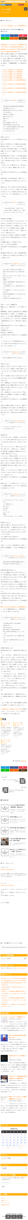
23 (14, 1142)
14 (7, 1140)
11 (21, 1137)
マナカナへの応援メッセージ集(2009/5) (12, 73)
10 (17, 1137)
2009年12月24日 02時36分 (7, 869)
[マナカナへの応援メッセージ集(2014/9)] (7, 747)
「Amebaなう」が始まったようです (11, 709)
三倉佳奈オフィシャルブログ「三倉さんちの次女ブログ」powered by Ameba (14, 49)
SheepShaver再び (5, 987)
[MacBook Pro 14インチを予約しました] (4, 1058)
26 (25, 1142)
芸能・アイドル (4, 31)
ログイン (3, 1198)
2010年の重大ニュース (16, 817)
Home (3, 20)
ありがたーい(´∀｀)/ (17, 617)
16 (14, 1140)
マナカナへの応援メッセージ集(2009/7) (12, 77)
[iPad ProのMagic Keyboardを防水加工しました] (4, 1038)
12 (25, 1137)
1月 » (20, 1147)
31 (17, 1145)
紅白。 (14, 202)
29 (10, 1145)
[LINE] (5, 38)
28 (7, 1145)
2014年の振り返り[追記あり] (18, 828)
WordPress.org (5, 1205)
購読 (3, 1186)
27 (3, 1145)
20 (3, 1142)
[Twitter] (5, 35)
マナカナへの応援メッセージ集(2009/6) (12, 75)
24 (17, 1142)
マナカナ (10, 20)
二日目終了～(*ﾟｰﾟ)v (17, 263)
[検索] (26, 1)
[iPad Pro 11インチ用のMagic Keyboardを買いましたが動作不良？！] (4, 1078)
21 (7, 1142)
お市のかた (24, 761)
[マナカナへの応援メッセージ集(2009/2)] (7, 729)
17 (17, 1140)
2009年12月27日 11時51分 (7, 885)
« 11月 (7, 1147)
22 (10, 1142)
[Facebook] (14, 35)
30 (14, 1145)
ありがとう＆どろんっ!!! (19, 420)
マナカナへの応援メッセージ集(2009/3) (12, 69)
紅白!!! (14, 100)
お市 (2, 883)
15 (10, 1140)
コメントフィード (5, 1202)
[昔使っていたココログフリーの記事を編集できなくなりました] (4, 1099)
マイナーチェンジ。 (17, 494)
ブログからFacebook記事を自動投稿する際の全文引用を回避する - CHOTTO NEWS (14, 983)
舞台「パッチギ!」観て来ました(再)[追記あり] (13, 607)
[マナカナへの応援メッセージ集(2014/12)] (19, 729)
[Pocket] (23, 35)
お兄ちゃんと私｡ (16, 351)
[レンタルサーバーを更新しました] (4, 1019)
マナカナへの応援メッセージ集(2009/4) (12, 71)
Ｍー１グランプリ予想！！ (19, 555)
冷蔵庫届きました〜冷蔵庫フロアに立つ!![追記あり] (14, 1004)
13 (3, 1140)
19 (25, 1140)
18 (21, 1140)
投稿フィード (4, 1200)
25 (21, 1142)
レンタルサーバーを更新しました (17, 1017)
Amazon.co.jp (21, 968)
